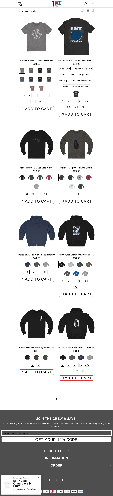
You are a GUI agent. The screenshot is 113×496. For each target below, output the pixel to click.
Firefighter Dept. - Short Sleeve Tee (36, 60)
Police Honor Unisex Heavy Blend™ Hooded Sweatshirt (76, 255)
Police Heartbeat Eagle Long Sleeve (37, 168)
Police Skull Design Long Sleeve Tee (36, 347)
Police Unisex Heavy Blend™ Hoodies (76, 347)
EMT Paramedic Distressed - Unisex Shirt (76, 60)
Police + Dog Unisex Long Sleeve (76, 168)
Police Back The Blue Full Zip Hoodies (36, 255)
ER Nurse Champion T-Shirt (22, 483)
